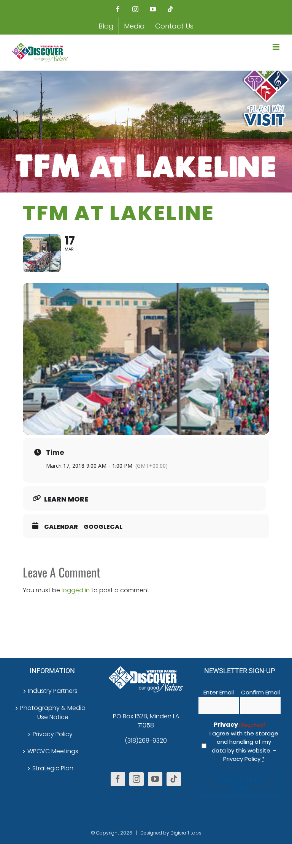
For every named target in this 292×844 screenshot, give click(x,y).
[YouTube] (155, 779)
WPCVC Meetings (52, 751)
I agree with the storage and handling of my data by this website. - (243, 746)
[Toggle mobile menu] (277, 47)
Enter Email (218, 692)
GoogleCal (103, 527)
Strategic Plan (52, 768)
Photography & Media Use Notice (53, 712)
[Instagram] (136, 779)
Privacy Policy (53, 734)
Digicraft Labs (186, 833)
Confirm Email (260, 692)
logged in (76, 590)
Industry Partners (53, 690)
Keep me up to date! (239, 784)
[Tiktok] (174, 779)
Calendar (61, 527)
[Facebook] (118, 779)
